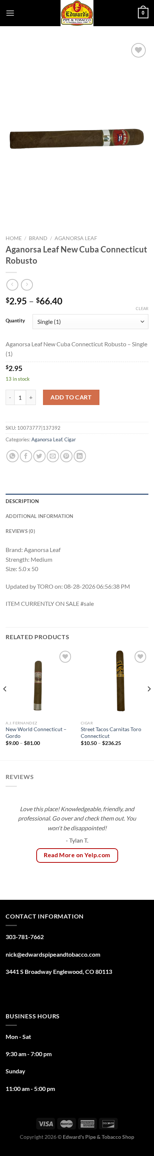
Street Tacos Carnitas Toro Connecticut (111, 732)
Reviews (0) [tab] (20, 531)
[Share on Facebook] (26, 456)
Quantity (15, 321)
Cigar (70, 439)
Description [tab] (22, 501)
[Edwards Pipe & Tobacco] (77, 13)
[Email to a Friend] (53, 456)
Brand (38, 238)
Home (14, 238)
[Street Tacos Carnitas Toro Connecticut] (114, 683)
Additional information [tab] (40, 516)
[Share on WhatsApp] (12, 456)
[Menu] (10, 13)
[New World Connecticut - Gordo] (39, 683)
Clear (142, 308)
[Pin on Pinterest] (66, 456)
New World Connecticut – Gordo (36, 732)
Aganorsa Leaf (76, 238)
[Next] (149, 704)
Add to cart (71, 397)
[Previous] (5, 704)
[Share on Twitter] (39, 456)
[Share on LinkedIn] (80, 456)
